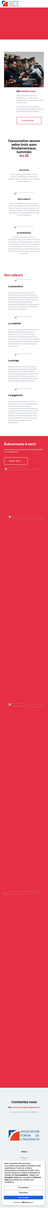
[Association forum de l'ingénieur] (10, 4)
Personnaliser (23, 1187)
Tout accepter (23, 1197)
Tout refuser (23, 1192)
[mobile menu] (45, 4)
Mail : (24, 1107)
